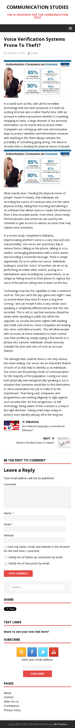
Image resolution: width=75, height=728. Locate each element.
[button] (69, 28)
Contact (9, 697)
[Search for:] (37, 587)
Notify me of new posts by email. (29, 563)
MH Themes (60, 724)
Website (9, 535)
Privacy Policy (12, 710)
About (7, 693)
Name (8, 513)
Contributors (11, 706)
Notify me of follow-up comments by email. (35, 557)
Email (7, 524)
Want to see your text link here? (26, 631)
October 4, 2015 (16, 53)
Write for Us (11, 701)
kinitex (34, 53)
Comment (10, 484)
